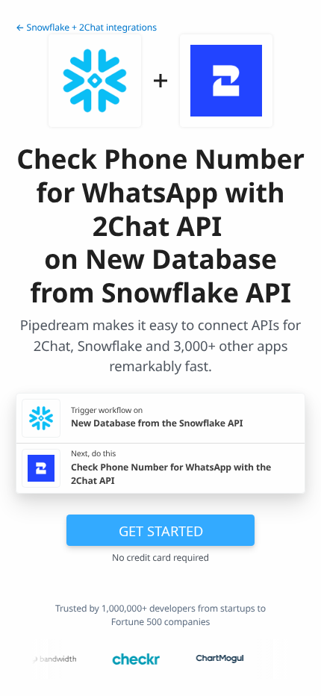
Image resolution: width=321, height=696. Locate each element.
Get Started (161, 530)
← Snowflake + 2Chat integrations (86, 27)
